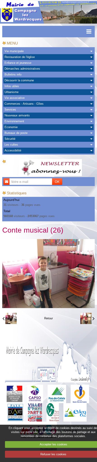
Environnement (14, 121)
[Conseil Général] (57, 393)
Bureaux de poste (16, 133)
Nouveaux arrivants (17, 115)
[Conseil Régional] (80, 393)
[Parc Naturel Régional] (52, 412)
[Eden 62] (75, 412)
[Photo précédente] (9, 318)
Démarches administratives (22, 68)
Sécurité (10, 138)
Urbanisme (11, 92)
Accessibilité (13, 150)
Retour (48, 318)
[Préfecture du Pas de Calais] (14, 393)
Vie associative (15, 98)
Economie (11, 127)
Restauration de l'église (20, 57)
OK (57, 181)
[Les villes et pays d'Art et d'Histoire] (35, 412)
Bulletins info (13, 74)
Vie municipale (14, 51)
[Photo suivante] (87, 318)
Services (10, 109)
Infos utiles (12, 86)
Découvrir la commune (19, 80)
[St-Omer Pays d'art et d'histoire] (15, 412)
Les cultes (11, 144)
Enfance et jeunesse (18, 62)
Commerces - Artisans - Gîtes (24, 103)
